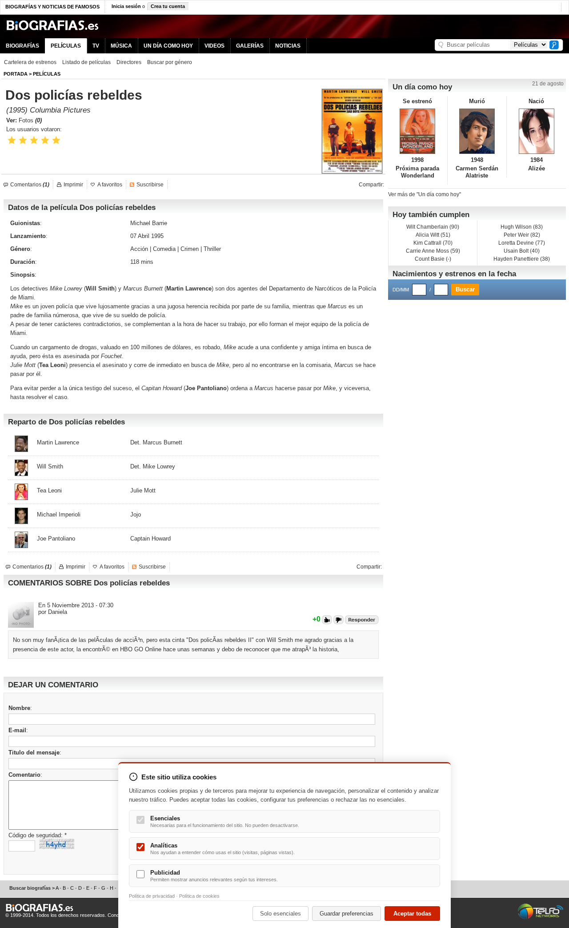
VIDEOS (214, 46)
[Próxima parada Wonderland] (418, 131)
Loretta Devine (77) (521, 243)
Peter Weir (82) (522, 235)
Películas (46, 74)
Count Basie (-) (433, 259)
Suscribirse (150, 185)
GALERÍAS (250, 46)
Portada (16, 74)
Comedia (164, 249)
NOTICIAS (288, 46)
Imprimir (73, 185)
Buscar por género (169, 62)
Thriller (212, 249)
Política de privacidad (152, 896)
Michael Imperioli (58, 514)
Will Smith (100, 288)
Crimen (189, 249)
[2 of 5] (22, 140)
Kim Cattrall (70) (433, 243)
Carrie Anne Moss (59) (433, 251)
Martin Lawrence (189, 288)
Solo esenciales (280, 913)
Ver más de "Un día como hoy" (424, 194)
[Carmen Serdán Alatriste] (477, 131)
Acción (139, 249)
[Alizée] (536, 131)
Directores (128, 62)
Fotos (30, 120)
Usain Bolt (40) (522, 251)
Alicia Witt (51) (433, 235)
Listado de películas (86, 62)
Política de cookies (199, 896)
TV (95, 46)
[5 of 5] (56, 140)
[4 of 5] (45, 140)
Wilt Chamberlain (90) (432, 227)
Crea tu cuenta (168, 6)
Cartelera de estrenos (30, 62)
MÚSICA (121, 46)
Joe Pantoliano (56, 538)
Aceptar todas (412, 913)
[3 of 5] (34, 140)
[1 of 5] (11, 140)
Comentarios (29, 185)
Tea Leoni (52, 365)
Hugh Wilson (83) (522, 227)
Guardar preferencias (346, 913)
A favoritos (109, 185)
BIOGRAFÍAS (22, 46)
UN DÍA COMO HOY (168, 46)
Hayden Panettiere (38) (521, 259)
